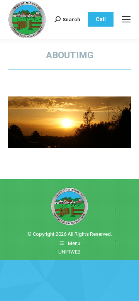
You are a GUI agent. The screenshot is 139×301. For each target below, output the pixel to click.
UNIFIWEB (69, 252)
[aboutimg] (69, 122)
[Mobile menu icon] (126, 19)
